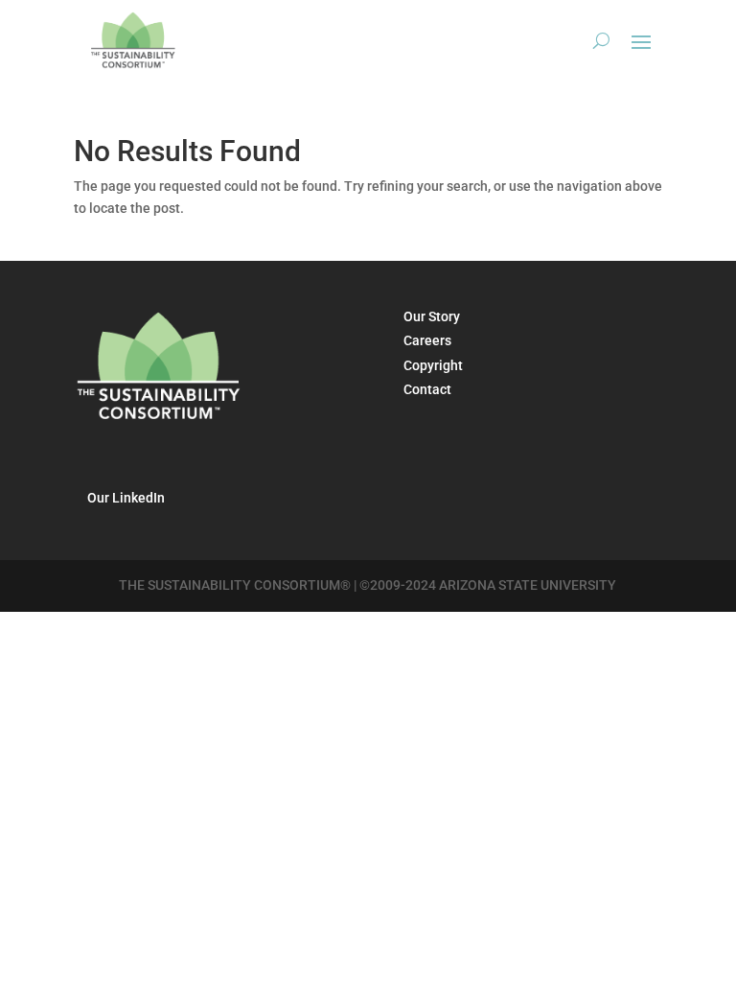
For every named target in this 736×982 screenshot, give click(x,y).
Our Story (431, 316)
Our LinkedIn (126, 497)
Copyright (433, 365)
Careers (427, 340)
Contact (427, 389)
